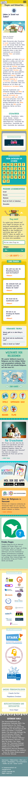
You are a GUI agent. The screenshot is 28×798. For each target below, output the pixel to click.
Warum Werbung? (14, 137)
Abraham (14, 66)
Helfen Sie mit (7, 763)
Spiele (5, 402)
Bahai (10, 54)
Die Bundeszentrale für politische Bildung (12, 736)
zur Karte (14, 386)
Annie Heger (14, 710)
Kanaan (13, 75)
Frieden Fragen (7, 542)
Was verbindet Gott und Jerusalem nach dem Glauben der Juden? (13, 286)
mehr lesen (6, 458)
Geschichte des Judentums (16, 125)
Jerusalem (6, 116)
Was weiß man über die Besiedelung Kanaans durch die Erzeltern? (13, 271)
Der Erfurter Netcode (9, 754)
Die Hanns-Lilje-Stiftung (14, 732)
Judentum (14, 10)
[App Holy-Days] (14, 474)
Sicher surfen (18, 763)
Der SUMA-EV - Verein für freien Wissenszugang (14, 751)
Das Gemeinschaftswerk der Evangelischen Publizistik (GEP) (11, 722)
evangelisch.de (6, 769)
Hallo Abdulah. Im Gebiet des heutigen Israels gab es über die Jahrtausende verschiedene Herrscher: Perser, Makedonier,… (9, 303)
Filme (13, 415)
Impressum (5, 760)
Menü (24, 2)
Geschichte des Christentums (10, 96)
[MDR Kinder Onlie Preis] (14, 673)
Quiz (23, 402)
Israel (6, 43)
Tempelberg (14, 116)
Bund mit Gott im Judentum (12, 201)
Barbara (10, 38)
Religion (6, 247)
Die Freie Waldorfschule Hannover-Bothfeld (12, 747)
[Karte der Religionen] (14, 377)
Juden (21, 116)
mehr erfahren (7, 512)
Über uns (22, 760)
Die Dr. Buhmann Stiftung (16, 738)
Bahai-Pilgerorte (8, 121)
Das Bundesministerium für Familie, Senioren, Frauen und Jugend (13, 725)
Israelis (16, 118)
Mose (7, 68)
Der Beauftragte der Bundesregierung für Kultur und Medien (14, 728)
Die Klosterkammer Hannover (11, 739)
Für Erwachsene (22, 762)
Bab (15, 104)
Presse (4, 762)
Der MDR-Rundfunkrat (9, 750)
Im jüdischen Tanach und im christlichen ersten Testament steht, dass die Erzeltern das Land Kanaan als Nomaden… (9, 275)
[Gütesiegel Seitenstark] (14, 639)
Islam (15, 81)
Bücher (5, 415)
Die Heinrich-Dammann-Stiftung (14, 733)
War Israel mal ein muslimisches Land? (12, 300)
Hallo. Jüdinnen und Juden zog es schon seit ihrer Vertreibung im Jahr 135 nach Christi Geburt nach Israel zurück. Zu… (9, 318)
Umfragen (14, 402)
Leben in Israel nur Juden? (11, 344)
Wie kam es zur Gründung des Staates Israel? (13, 314)
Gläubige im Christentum (10, 80)
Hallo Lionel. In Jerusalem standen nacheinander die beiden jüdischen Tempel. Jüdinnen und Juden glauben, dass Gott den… (9, 290)
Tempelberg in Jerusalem (11, 86)
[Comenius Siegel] (14, 655)
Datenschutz (14, 760)
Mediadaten (11, 762)
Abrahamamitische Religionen (12, 120)
